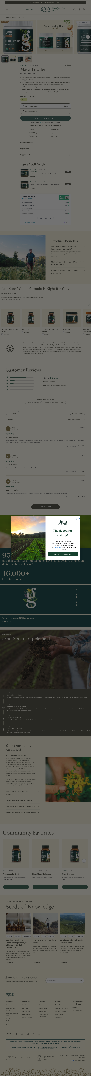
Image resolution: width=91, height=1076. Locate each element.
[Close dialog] (77, 518)
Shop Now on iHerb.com (63, 554)
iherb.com (58, 547)
